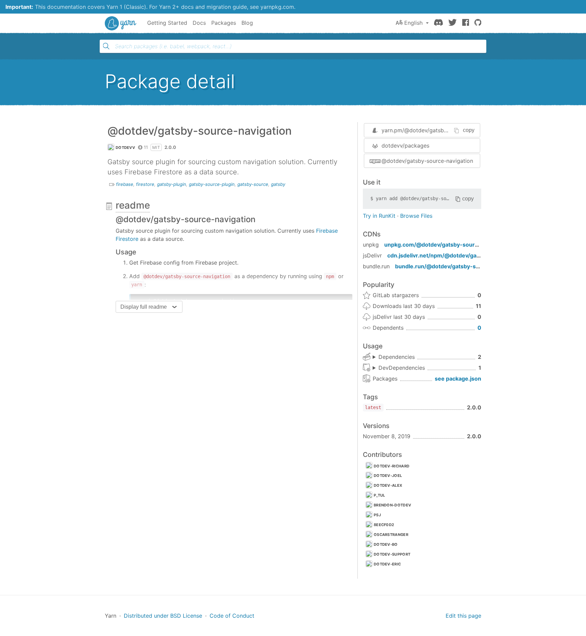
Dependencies (396, 356)
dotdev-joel (388, 475)
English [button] (413, 22)
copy (468, 130)
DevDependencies (401, 367)
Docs (199, 22)
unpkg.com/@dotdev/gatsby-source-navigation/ (448, 244)
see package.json (458, 378)
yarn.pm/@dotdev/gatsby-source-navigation (439, 130)
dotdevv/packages (405, 145)
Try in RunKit (379, 215)
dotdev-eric (387, 564)
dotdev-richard (391, 466)
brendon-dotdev (392, 505)
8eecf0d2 (384, 524)
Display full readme (143, 307)
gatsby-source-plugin (212, 184)
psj (377, 515)
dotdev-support (392, 554)
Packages (223, 22)
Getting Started (167, 22)
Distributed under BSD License (163, 615)
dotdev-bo (386, 544)
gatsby (278, 184)
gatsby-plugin (171, 184)
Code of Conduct (232, 615)
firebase (124, 184)
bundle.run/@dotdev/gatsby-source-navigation (458, 266)
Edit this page (463, 615)
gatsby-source (252, 184)
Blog (247, 22)
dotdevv (125, 147)
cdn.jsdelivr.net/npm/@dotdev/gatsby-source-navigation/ (464, 255)
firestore (145, 184)
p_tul (379, 495)
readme (133, 205)
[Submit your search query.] (106, 46)
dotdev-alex (388, 485)
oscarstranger (391, 534)
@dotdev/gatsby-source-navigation (427, 160)
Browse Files (416, 215)
